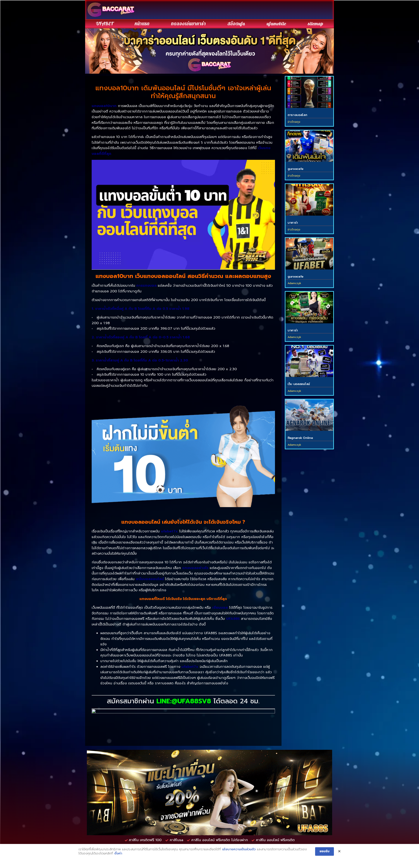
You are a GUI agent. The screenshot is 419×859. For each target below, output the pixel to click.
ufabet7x (169, 531)
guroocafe (295, 169)
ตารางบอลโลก (297, 115)
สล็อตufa (236, 23)
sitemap (315, 23)
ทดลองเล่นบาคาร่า (188, 23)
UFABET (104, 23)
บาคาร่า (293, 222)
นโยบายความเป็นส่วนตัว (239, 849)
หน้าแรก (142, 23)
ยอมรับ (324, 851)
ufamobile (276, 23)
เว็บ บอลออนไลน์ (299, 384)
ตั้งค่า (118, 853)
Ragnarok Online (300, 438)
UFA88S (233, 618)
